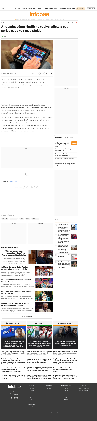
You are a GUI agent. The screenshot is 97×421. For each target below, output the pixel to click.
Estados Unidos (32, 8)
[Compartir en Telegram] (47, 73)
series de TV (35, 218)
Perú (55, 8)
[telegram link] (14, 397)
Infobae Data (12, 182)
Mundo (69, 8)
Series (27, 218)
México (51, 8)
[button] (2, 8)
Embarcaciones (23, 19)
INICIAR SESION (91, 8)
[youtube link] (11, 397)
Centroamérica (62, 8)
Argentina (24, 8)
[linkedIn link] (17, 397)
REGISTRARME (80, 8)
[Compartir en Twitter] (40, 73)
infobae (3, 22)
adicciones (5, 218)
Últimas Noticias (31, 404)
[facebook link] (11, 394)
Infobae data (14, 218)
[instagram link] (17, 394)
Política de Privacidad (83, 390)
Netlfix (21, 218)
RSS (32, 406)
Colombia (40, 8)
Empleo (49, 388)
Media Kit (66, 399)
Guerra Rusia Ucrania (33, 19)
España (46, 8)
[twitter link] (14, 394)
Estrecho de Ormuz (59, 19)
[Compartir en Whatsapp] (33, 73)
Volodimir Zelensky (50, 19)
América (32, 388)
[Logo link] (39, 14)
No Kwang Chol (41, 19)
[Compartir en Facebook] (37, 73)
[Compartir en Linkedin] (43, 73)
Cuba (73, 8)
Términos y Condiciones (83, 388)
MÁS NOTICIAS (27, 317)
